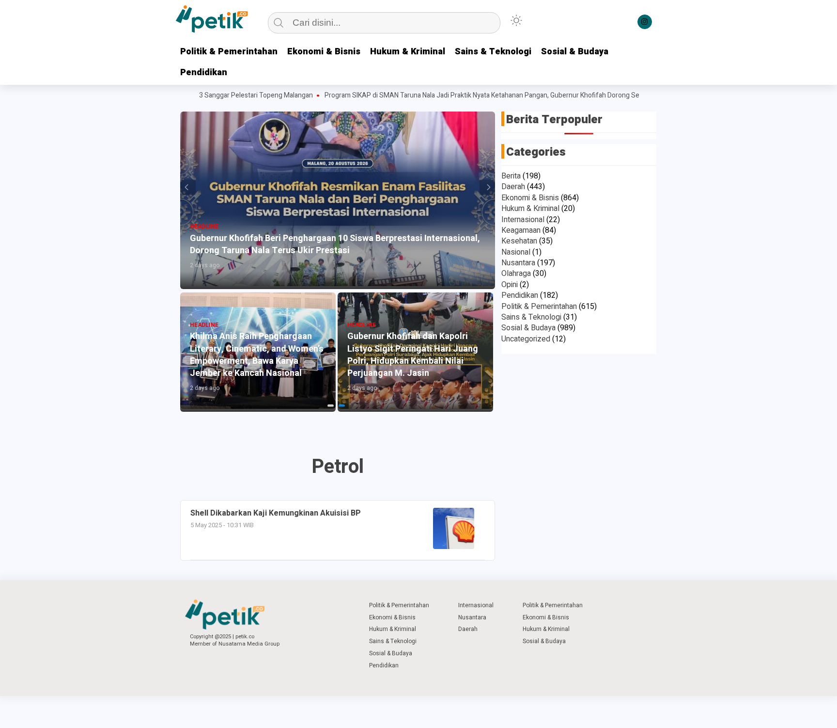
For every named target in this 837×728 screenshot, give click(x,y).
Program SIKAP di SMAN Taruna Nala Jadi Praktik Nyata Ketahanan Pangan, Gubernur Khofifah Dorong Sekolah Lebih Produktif (490, 95)
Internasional (522, 220)
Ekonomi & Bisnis (323, 51)
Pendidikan (203, 72)
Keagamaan (521, 230)
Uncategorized (525, 339)
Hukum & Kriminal (407, 51)
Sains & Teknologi (493, 51)
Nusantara (518, 263)
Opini (509, 285)
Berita (511, 176)
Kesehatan (519, 241)
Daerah (513, 187)
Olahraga (516, 273)
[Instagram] (644, 22)
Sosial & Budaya (574, 51)
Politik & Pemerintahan (229, 51)
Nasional (515, 252)
